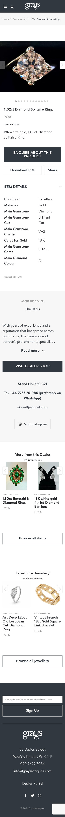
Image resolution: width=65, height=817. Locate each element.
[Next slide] (62, 65)
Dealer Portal (32, 783)
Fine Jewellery (19, 19)
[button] (16, 101)
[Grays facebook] (25, 795)
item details (15, 186)
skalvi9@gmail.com (32, 407)
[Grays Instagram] (39, 795)
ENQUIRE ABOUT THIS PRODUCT (32, 154)
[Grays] (32, 734)
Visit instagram (35, 424)
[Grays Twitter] (32, 795)
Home (6, 19)
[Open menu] (5, 6)
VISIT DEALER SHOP (32, 366)
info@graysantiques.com (32, 770)
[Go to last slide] (5, 471)
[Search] (12, 6)
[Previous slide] (2, 65)
